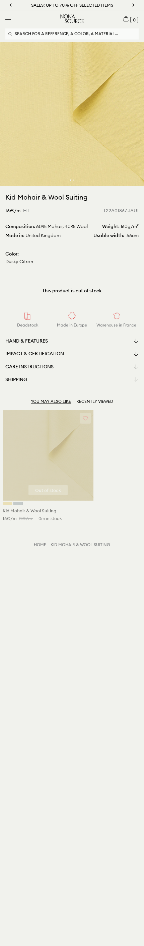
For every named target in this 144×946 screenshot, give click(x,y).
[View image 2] (73, 180)
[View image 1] (70, 180)
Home (40, 544)
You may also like (51, 401)
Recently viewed (94, 401)
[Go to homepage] (72, 18)
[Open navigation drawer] (8, 18)
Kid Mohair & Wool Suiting (80, 544)
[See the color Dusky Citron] (7, 503)
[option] (72, 114)
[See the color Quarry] (18, 503)
